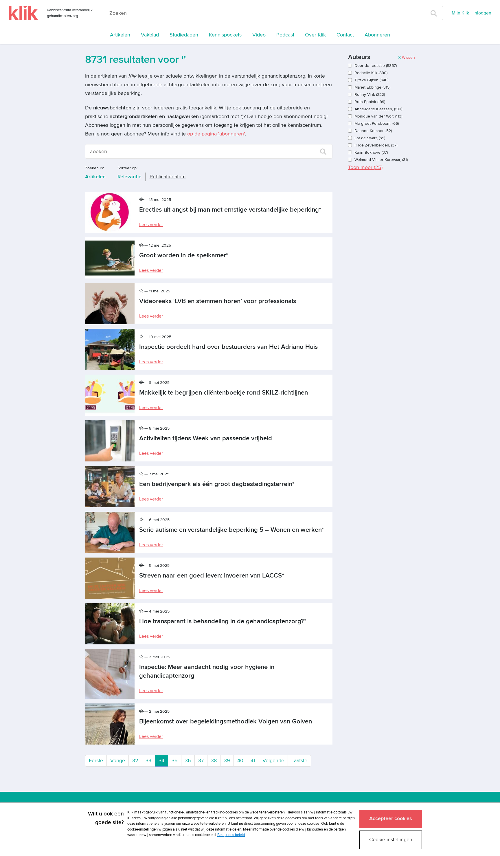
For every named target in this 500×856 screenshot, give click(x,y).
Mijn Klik (460, 13)
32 (135, 761)
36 (188, 761)
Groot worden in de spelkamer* (183, 255)
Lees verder (151, 225)
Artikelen (120, 35)
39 (227, 761)
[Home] (23, 13)
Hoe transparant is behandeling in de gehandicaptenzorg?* (222, 621)
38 (214, 761)
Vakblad (150, 35)
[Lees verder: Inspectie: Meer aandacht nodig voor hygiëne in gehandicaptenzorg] (110, 674)
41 (253, 761)
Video (259, 35)
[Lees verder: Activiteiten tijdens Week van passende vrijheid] (110, 440)
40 (240, 761)
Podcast (285, 35)
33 (148, 761)
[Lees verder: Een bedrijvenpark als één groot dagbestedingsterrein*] (110, 486)
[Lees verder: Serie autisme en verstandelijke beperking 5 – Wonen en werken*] (110, 532)
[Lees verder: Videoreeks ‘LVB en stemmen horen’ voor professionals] (110, 303)
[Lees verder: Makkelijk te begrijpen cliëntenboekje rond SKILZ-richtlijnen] (110, 395)
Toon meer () (365, 167)
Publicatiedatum (168, 177)
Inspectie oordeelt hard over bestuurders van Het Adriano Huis (228, 347)
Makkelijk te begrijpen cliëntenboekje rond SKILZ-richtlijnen (223, 393)
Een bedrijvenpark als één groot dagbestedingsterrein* (217, 484)
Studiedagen (184, 35)
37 (201, 761)
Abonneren (377, 35)
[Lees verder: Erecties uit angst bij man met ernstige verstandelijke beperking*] (110, 212)
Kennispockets (225, 35)
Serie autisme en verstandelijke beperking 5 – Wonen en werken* (231, 530)
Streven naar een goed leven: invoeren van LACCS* (211, 576)
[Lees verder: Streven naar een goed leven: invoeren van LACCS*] (110, 578)
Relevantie (129, 177)
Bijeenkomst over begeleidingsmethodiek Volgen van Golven (225, 721)
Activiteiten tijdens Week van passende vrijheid (205, 438)
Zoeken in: (94, 168)
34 (163, 760)
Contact (345, 35)
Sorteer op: (127, 168)
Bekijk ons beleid (231, 835)
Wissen (408, 57)
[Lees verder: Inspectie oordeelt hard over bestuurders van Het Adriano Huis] (110, 349)
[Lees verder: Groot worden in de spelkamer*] (110, 257)
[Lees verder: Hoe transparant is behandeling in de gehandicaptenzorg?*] (110, 623)
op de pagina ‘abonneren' (216, 134)
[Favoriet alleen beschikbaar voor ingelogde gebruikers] (141, 199)
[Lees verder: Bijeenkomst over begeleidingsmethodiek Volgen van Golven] (110, 724)
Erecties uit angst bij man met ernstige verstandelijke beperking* (230, 210)
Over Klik (315, 35)
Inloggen (482, 13)
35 (175, 761)
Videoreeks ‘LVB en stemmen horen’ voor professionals (217, 301)
